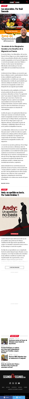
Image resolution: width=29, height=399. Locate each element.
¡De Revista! (14, 387)
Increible (20, 387)
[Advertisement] (14, 287)
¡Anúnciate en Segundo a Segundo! (15, 389)
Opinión (25, 387)
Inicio (3, 387)
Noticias (8, 387)
